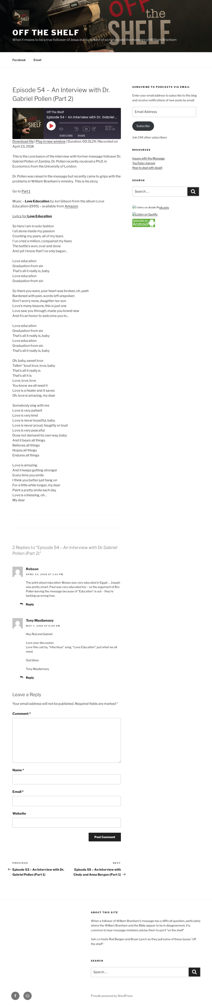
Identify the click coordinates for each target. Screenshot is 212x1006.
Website (19, 813)
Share (81, 135)
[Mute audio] (65, 129)
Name (18, 770)
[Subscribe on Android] (143, 226)
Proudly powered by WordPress (111, 995)
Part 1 (26, 191)
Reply (30, 604)
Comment (21, 714)
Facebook (19, 60)
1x (86, 128)
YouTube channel (143, 163)
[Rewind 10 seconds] (77, 129)
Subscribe (66, 135)
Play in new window (51, 141)
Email (37, 60)
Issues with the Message (148, 158)
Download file (23, 141)
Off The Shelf (45, 32)
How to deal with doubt (147, 167)
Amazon (71, 206)
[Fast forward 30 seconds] (98, 129)
